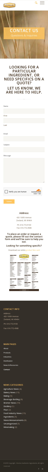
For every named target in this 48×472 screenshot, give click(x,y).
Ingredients (9, 416)
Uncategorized (10, 423)
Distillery (7, 406)
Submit (9, 201)
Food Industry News (13, 413)
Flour (6, 409)
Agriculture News (11, 389)
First (5, 115)
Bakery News (9, 392)
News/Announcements (14, 420)
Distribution (8, 361)
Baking (6, 396)
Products (7, 352)
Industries (7, 357)
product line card (33, 250)
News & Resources (11, 365)
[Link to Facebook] (39, 469)
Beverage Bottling (12, 399)
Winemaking (9, 427)
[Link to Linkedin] (42, 469)
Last (5, 125)
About (6, 348)
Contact (7, 369)
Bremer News (10, 402)
